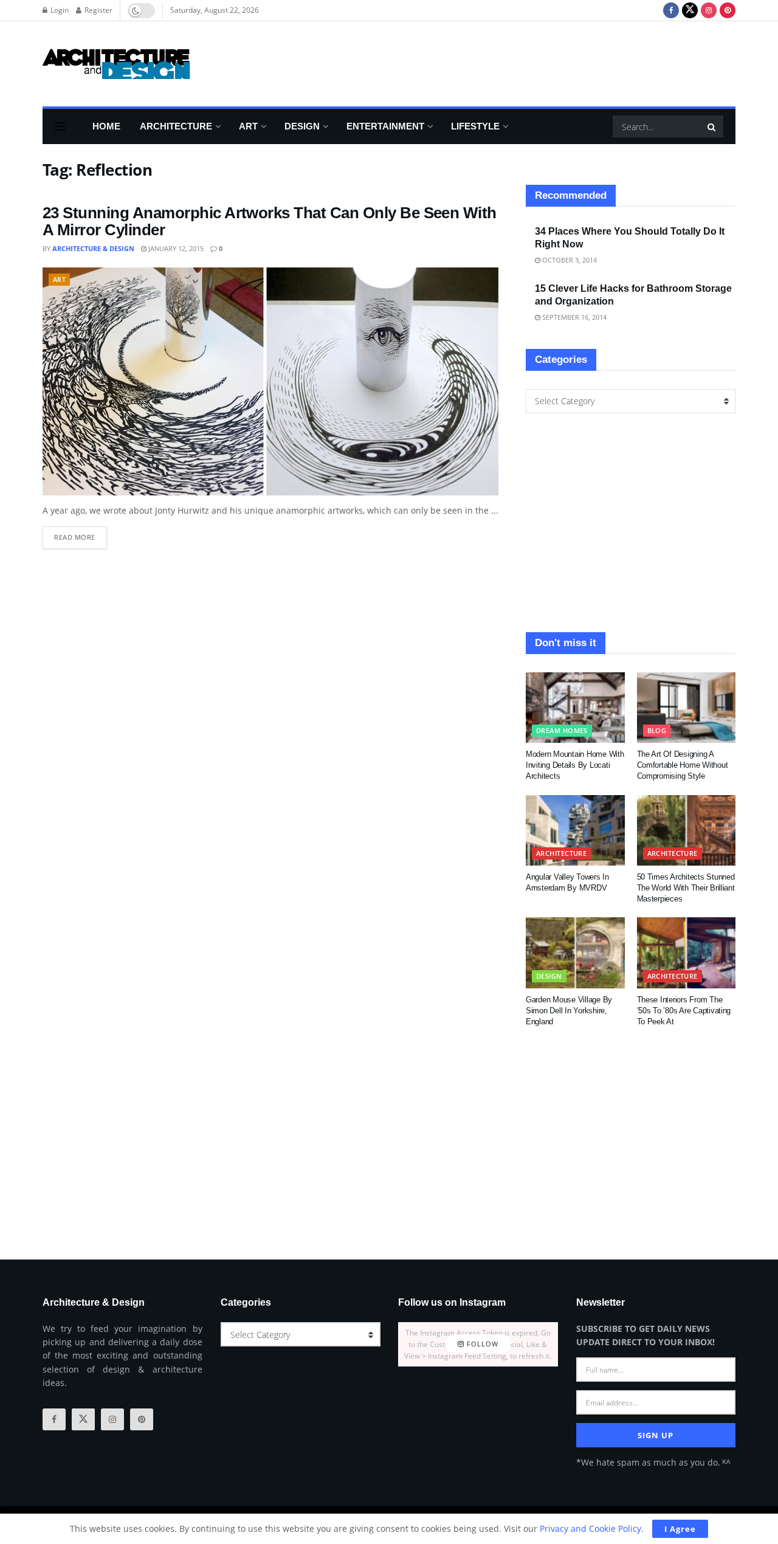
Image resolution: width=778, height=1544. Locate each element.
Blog (657, 730)
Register (97, 10)
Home (106, 126)
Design (302, 126)
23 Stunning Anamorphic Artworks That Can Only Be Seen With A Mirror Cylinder (270, 222)
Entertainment (385, 126)
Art (248, 126)
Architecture (176, 126)
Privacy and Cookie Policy (590, 1528)
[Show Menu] (60, 126)
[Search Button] (712, 126)
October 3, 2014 (568, 259)
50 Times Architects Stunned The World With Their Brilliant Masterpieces (686, 887)
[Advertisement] (514, 62)
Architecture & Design (93, 248)
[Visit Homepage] (116, 64)
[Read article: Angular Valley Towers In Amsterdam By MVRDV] (575, 830)
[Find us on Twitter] (690, 10)
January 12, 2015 (175, 248)
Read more (80, 534)
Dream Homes (562, 730)
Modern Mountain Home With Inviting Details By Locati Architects (575, 765)
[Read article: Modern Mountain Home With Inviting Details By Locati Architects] (575, 707)
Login (59, 10)
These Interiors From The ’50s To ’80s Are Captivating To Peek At (684, 1010)
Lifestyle (475, 126)
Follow (481, 1344)
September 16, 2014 (573, 317)
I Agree (680, 1528)
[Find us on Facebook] (671, 10)
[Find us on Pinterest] (727, 10)
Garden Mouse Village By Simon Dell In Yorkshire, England (569, 1010)
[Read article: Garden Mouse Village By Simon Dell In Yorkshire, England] (575, 952)
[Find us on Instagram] (709, 10)
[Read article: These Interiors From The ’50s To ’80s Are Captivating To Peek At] (686, 952)
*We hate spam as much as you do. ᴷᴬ (653, 1462)
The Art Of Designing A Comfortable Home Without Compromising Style (682, 765)
